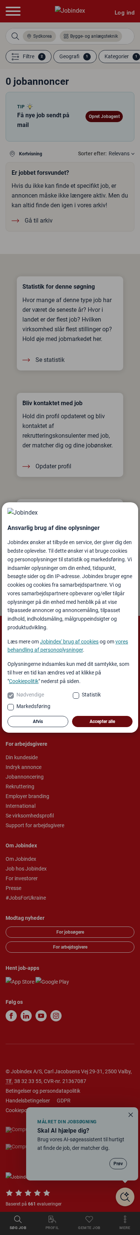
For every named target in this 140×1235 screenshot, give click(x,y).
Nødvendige (30, 695)
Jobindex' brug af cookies (69, 642)
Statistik (91, 695)
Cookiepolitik (23, 681)
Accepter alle (102, 721)
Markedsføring (33, 706)
